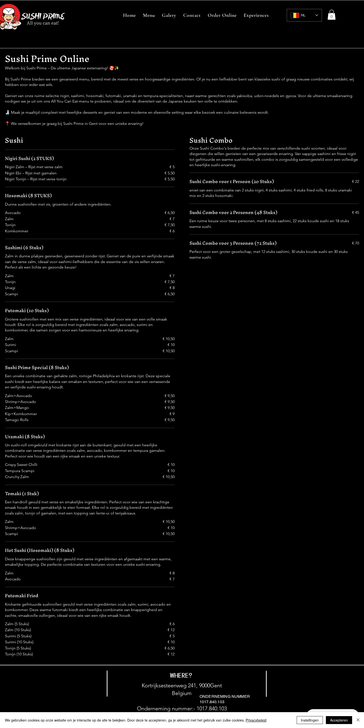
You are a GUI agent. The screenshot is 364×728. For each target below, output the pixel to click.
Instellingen (310, 720)
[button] (331, 15)
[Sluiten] (358, 720)
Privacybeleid (256, 720)
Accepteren (339, 720)
